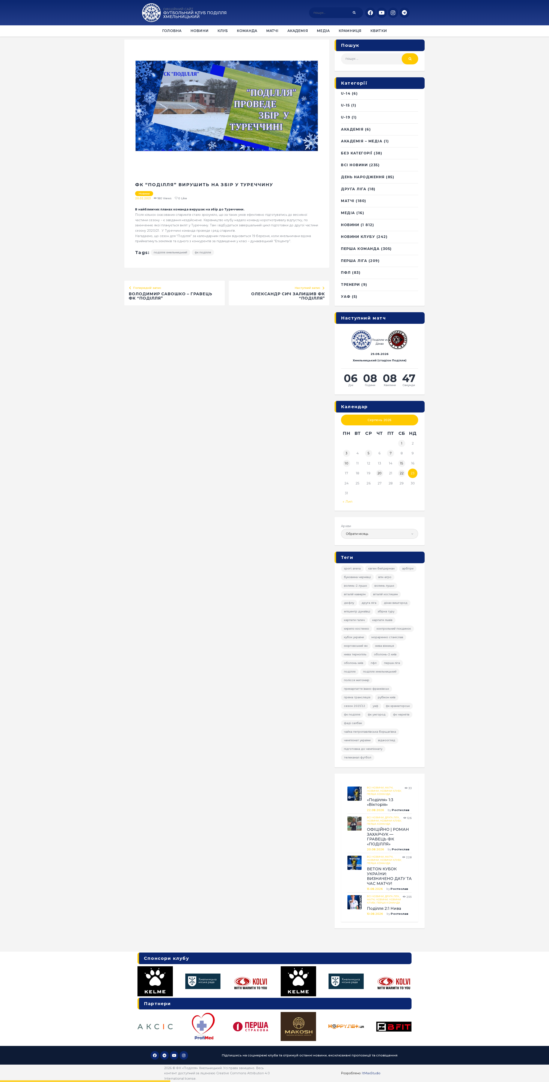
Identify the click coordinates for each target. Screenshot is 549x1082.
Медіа (348, 213)
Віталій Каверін (355, 594)
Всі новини (354, 165)
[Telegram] (404, 13)
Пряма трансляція (357, 697)
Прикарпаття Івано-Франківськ (366, 688)
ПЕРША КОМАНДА (360, 249)
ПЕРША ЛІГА (354, 261)
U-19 (345, 117)
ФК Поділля (203, 252)
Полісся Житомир (356, 680)
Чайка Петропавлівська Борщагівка (370, 731)
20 (379, 473)
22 (402, 473)
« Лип (348, 502)
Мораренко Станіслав (387, 637)
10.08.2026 (375, 913)
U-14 (345, 93)
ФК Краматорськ (398, 706)
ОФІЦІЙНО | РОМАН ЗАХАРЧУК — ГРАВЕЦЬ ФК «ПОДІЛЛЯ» (388, 836)
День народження (363, 177)
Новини (144, 193)
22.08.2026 (375, 810)
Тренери (350, 285)
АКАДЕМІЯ (352, 129)
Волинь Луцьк (384, 585)
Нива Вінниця (384, 645)
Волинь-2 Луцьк (355, 585)
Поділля (350, 671)
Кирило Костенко (356, 628)
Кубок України (354, 637)
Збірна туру (386, 611)
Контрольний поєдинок (394, 628)
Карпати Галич (354, 620)
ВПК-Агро (384, 577)
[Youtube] (382, 13)
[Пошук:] (379, 59)
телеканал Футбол (357, 757)
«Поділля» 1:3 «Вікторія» (380, 802)
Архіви (346, 526)
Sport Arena (352, 568)
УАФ (346, 297)
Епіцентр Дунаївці (357, 611)
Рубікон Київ (386, 697)
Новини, (373, 790)
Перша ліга (392, 663)
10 (346, 463)
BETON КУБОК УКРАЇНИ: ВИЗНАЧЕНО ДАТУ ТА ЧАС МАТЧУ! (389, 876)
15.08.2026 (375, 888)
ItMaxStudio (371, 1073)
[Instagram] (393, 13)
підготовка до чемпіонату (363, 748)
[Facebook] (370, 13)
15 (401, 463)
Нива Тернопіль (355, 654)
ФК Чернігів (401, 714)
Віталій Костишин (385, 594)
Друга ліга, (392, 817)
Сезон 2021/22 (354, 706)
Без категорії (357, 153)
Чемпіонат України (357, 740)
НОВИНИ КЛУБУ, (390, 790)
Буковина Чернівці (357, 577)
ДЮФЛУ (349, 602)
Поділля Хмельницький (170, 252)
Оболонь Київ (353, 663)
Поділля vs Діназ (380, 341)
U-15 (345, 105)
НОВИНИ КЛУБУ (358, 237)
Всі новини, (376, 787)
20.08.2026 (375, 849)
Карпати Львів (382, 620)
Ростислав (400, 810)
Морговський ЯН (356, 645)
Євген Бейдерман (381, 568)
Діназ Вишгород (395, 602)
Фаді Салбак (353, 723)
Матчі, (389, 787)
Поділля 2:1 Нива (384, 908)
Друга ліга (353, 189)
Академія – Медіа (361, 141)
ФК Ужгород (377, 714)
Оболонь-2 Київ (385, 654)
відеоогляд (386, 740)
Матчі (347, 201)
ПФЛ (346, 273)
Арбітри (407, 568)
